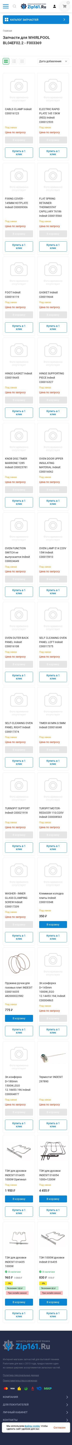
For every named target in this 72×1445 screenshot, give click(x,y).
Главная (7, 31)
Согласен (59, 1427)
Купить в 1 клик (19, 153)
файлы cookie (32, 1426)
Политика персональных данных (21, 1375)
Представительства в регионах (20, 1380)
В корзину (19, 140)
